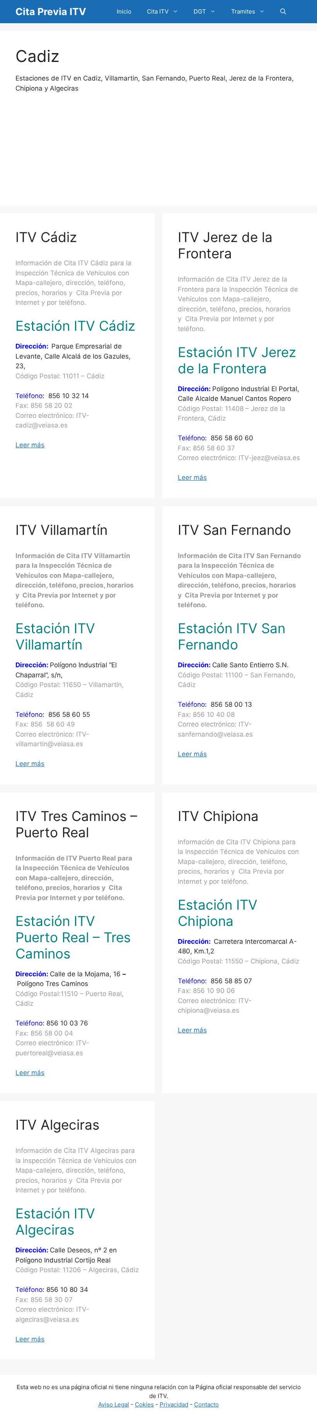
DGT (200, 11)
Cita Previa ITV (50, 11)
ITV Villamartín (61, 530)
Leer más (29, 445)
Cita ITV (158, 11)
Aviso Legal (113, 1404)
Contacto (206, 1404)
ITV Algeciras (57, 1124)
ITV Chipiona (218, 816)
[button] (283, 11)
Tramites (243, 11)
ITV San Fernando (234, 530)
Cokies (144, 1404)
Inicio (124, 11)
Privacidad (174, 1404)
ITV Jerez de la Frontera (225, 245)
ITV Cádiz (46, 237)
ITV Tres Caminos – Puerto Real (76, 824)
